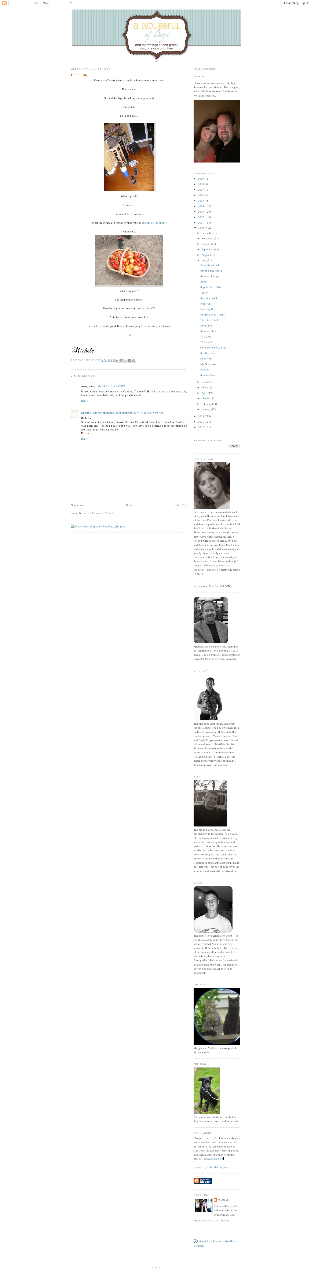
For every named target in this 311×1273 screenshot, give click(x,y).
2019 (201, 178)
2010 (201, 228)
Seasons (199, 76)
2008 (201, 421)
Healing (204, 369)
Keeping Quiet (208, 298)
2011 (201, 222)
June (204, 382)
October (206, 244)
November (207, 238)
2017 (201, 189)
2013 (201, 211)
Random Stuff (208, 331)
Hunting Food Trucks (212, 314)
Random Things (209, 276)
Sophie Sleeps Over (211, 287)
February (206, 404)
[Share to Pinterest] (134, 361)
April (204, 393)
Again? (204, 281)
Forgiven (205, 303)
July (204, 260)
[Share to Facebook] (130, 361)
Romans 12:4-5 (213, 1159)
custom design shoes (153, 222)
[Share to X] (126, 361)
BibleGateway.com (218, 1167)
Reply (84, 401)
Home (129, 505)
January (206, 409)
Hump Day (79, 74)
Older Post (181, 505)
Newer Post (77, 505)
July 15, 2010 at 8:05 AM (148, 412)
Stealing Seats (208, 353)
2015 (201, 200)
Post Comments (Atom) (100, 513)
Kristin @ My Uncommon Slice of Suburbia (107, 412)
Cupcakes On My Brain (213, 347)
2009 (201, 416)
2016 (201, 195)
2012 (201, 217)
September (207, 249)
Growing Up (207, 309)
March (205, 398)
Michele (223, 1200)
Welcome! (206, 342)
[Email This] (118, 361)
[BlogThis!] (122, 361)
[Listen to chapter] (223, 1159)
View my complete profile (212, 1221)
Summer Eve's (208, 375)
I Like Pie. (206, 336)
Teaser (204, 292)
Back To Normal (209, 265)
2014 (201, 206)
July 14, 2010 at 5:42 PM (110, 386)
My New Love (208, 364)
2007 (201, 427)
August (205, 255)
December (207, 233)
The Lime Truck (209, 320)
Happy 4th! (206, 358)
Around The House (211, 270)
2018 (201, 184)
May (204, 387)
